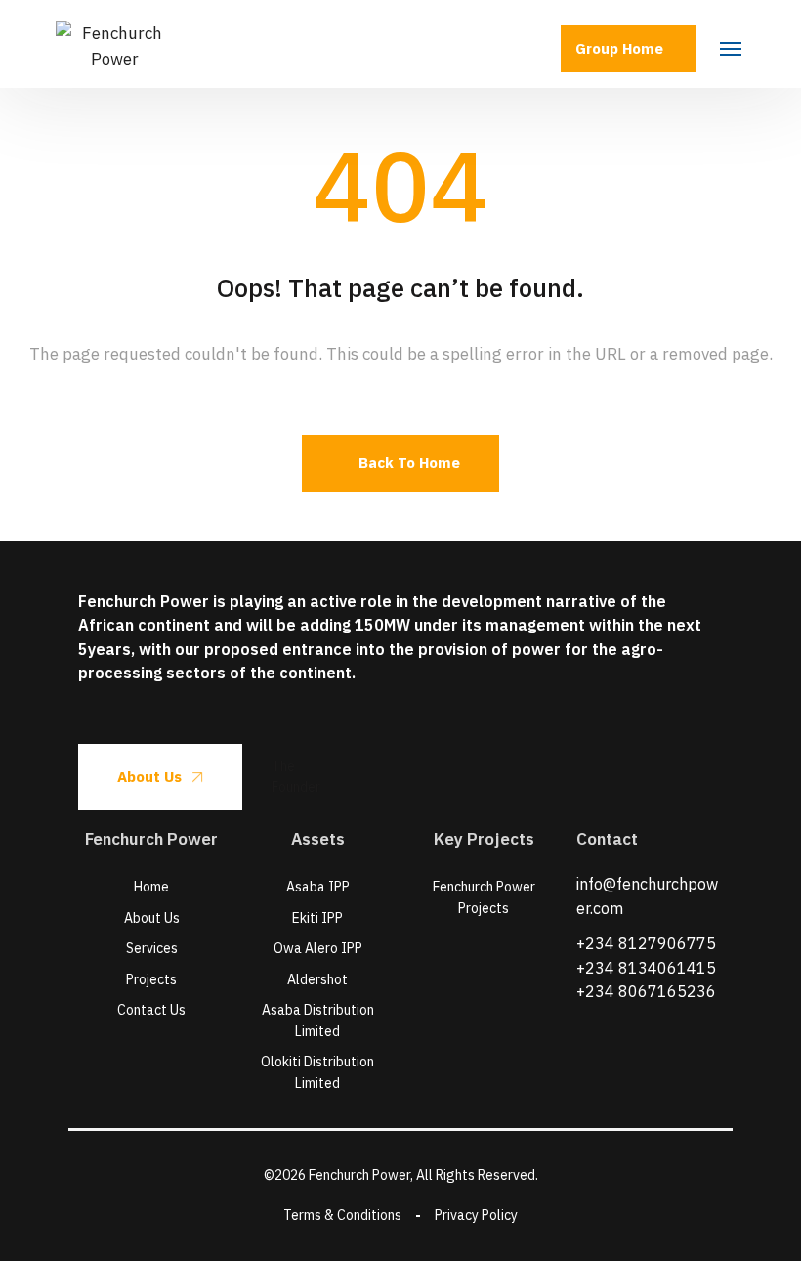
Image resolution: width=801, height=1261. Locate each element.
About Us (149, 776)
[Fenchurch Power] (114, 44)
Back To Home (409, 463)
